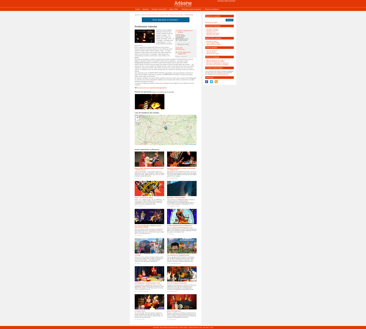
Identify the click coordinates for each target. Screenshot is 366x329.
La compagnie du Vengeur (175, 263)
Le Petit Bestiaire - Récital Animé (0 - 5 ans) (147, 283)
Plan (204, 327)
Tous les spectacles (211, 50)
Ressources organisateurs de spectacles (217, 63)
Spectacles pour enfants (213, 33)
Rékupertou (171, 234)
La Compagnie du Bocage (142, 291)
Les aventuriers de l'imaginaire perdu (178, 255)
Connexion (232, 1)
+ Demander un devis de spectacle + (191, 9)
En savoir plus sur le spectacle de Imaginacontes (151, 88)
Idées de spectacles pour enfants (215, 61)
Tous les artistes (211, 52)
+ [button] (137, 117)
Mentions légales (183, 327)
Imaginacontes (180, 34)
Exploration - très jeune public (176, 197)
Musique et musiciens (212, 30)
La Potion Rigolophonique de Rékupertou (179, 225)
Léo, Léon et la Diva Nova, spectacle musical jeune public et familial (148, 226)
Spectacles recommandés (159, 9)
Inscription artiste (223, 1)
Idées (207, 327)
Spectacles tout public (212, 34)
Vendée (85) (179, 48)
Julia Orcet (139, 178)
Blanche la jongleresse (174, 311)
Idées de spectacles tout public (215, 60)
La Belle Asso (140, 235)
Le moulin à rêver (140, 311)
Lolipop (138, 263)
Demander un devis (211, 41)
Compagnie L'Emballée (174, 206)
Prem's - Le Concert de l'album (144, 197)
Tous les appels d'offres (212, 42)
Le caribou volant (173, 291)
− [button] (137, 120)
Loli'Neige (138, 255)
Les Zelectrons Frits (141, 206)
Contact (211, 327)
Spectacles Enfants (164, 14)
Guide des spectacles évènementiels (149, 14)
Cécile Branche (172, 319)
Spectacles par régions (212, 53)
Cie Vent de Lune (140, 319)
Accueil (137, 9)
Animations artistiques (212, 29)
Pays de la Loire (180, 49)
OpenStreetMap (192, 144)
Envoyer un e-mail (183, 44)
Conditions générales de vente (195, 327)
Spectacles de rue (211, 32)
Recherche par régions (211, 22)
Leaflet (186, 144)
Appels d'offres (173, 9)
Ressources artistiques (211, 9)
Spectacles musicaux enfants (176, 14)
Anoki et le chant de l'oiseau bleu (177, 283)
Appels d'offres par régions (213, 44)
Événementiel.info (223, 74)
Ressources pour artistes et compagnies (217, 64)
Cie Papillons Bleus (173, 178)
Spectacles (145, 9)
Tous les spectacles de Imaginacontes (184, 52)
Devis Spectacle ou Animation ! (165, 20)
